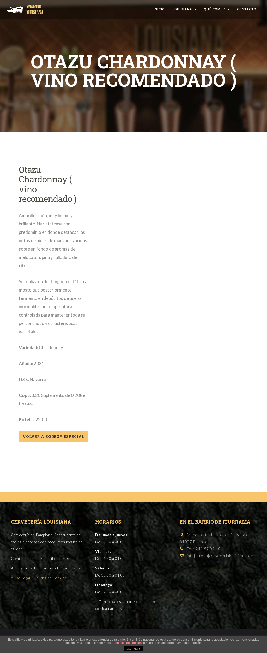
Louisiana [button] (182, 9)
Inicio (159, 9)
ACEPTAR (133, 648)
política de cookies (128, 643)
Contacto (246, 9)
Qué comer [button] (215, 9)
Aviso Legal (20, 577)
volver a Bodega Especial (53, 436)
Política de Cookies (50, 577)
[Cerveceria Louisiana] (25, 6)
